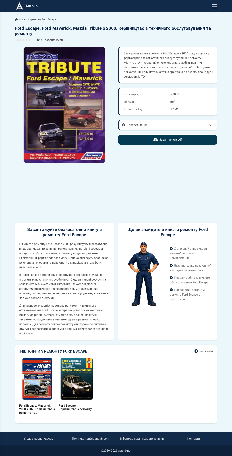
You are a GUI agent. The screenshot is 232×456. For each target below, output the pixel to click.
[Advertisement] (64, 192)
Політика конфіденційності (90, 438)
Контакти (193, 438)
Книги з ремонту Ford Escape (39, 19)
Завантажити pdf (170, 139)
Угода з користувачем (38, 438)
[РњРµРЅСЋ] (214, 6)
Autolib (31, 6)
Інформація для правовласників (142, 438)
